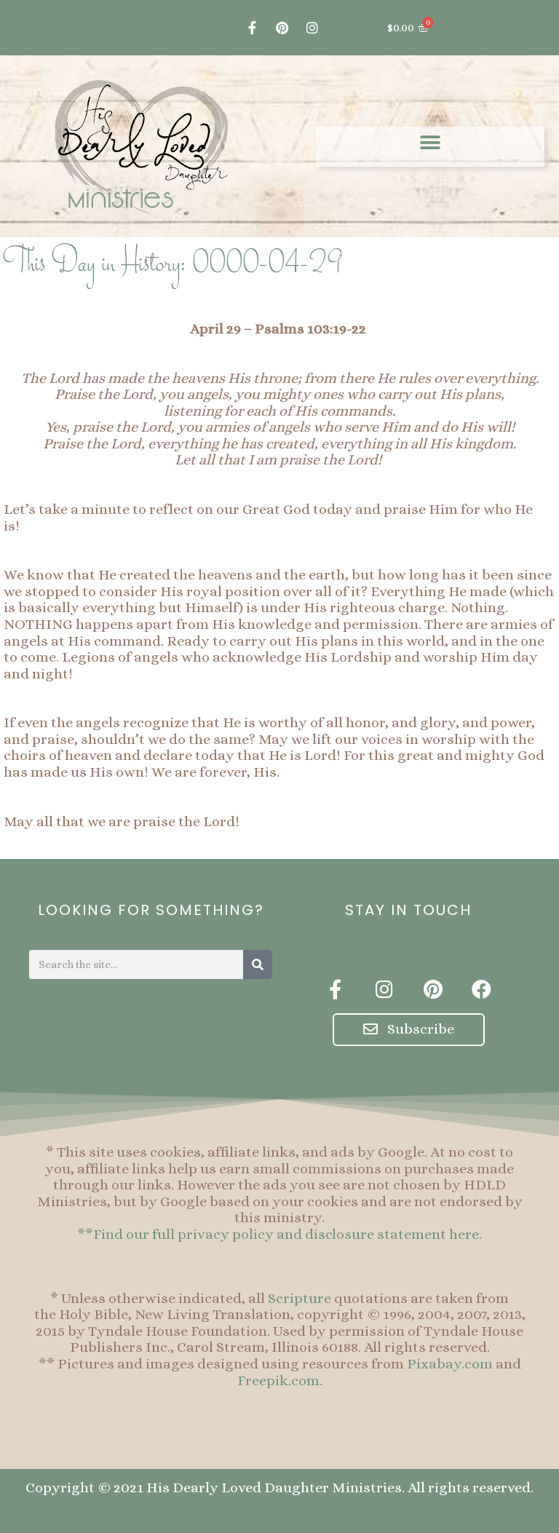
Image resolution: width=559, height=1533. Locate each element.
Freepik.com (278, 1380)
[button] (430, 143)
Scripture (299, 1298)
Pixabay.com (450, 1363)
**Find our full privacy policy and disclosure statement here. (279, 1234)
